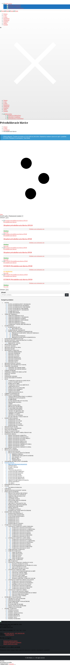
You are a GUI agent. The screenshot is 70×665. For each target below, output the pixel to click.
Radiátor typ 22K (14, 419)
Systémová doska (14, 509)
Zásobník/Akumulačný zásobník (16, 461)
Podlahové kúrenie (12, 491)
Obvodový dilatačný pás (17, 503)
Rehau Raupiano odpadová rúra (19, 447)
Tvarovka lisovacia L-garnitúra (23, 529)
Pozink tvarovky (11, 608)
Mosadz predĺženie (15, 351)
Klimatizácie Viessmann (16, 330)
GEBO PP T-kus (16, 556)
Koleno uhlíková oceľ (20, 564)
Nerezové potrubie (15, 607)
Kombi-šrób (12, 399)
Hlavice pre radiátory (16, 515)
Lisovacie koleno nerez (20, 591)
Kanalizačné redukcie (16, 477)
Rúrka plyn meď (13, 383)
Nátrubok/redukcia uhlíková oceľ (24, 565)
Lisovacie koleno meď (19, 574)
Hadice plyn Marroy (15, 389)
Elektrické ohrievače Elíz (14, 338)
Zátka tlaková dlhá (12, 431)
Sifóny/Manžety (13, 481)
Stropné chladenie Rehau (17, 369)
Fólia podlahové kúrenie (17, 500)
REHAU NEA (15, 458)
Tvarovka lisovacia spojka (21, 533)
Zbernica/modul (17, 454)
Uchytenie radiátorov (16, 516)
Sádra (10, 403)
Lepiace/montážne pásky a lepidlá (20, 396)
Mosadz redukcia (14, 357)
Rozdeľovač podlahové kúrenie (19, 510)
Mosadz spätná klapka (13, 347)
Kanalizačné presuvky (16, 478)
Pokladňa (11, 664)
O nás (5, 15)
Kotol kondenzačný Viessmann (19, 304)
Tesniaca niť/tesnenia (16, 412)
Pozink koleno (13, 610)
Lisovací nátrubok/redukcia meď (23, 571)
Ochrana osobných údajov (10, 641)
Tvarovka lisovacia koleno (22, 528)
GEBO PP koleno (17, 553)
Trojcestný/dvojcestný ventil (15, 490)
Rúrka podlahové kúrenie (17, 504)
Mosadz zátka (13, 360)
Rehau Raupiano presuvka (17, 441)
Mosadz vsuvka (13, 354)
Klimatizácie (9, 325)
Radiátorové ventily (15, 425)
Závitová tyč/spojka (15, 415)
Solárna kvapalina (15, 487)
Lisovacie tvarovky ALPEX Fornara (20, 526)
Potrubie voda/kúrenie (13, 597)
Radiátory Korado (11, 418)
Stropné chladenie (11, 366)
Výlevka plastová (14, 470)
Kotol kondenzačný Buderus (18, 305)
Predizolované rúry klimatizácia (24, 337)
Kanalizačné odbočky (16, 471)
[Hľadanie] (67, 295)
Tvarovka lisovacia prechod (22, 535)
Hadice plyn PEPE (14, 390)
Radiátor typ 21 (13, 519)
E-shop (5, 17)
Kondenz (15, 334)
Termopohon (16, 460)
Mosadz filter (10, 349)
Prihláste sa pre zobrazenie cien (36, 229)
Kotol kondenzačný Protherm (19, 307)
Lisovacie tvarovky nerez (17, 590)
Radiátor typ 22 (13, 520)
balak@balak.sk (9, 635)
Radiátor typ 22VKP (15, 421)
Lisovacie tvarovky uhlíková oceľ (20, 562)
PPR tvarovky (13, 561)
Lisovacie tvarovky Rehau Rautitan (21, 579)
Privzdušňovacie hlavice (9, 222)
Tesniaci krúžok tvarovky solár (23, 578)
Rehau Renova (13, 507)
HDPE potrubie (13, 603)
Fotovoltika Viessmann (13, 428)
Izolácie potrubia (11, 429)
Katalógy (5, 21)
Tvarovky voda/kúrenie (13, 525)
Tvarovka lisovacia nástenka (22, 530)
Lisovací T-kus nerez (19, 595)
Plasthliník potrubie (15, 604)
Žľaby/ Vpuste (13, 467)
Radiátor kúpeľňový (15, 513)
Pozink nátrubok (14, 618)
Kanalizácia (9, 463)
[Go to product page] (36, 220)
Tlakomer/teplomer (15, 408)
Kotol (7, 302)
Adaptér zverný (14, 499)
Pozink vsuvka (13, 611)
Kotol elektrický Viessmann (18, 310)
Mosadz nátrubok (14, 359)
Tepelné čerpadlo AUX (16, 315)
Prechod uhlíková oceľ (20, 568)
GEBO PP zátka (17, 555)
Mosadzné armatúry (12, 341)
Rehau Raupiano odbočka (17, 435)
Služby (5, 23)
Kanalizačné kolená (15, 473)
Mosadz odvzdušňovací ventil (15, 364)
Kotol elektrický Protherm (18, 308)
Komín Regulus (13, 311)
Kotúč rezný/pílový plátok (18, 401)
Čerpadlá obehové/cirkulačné (15, 372)
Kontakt (5, 24)
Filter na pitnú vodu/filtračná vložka (18, 340)
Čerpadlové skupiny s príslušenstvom (18, 432)
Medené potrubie (14, 600)
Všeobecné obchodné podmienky (12, 642)
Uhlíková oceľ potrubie (16, 598)
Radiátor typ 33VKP (15, 424)
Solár (7, 486)
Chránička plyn (13, 386)
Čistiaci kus (12, 465)
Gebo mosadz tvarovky (16, 549)
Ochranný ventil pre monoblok (19, 324)
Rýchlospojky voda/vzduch (18, 416)
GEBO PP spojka (17, 552)
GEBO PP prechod (17, 558)
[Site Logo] (9, 11)
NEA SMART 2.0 (16, 457)
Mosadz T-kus (13, 362)
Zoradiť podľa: (4, 216)
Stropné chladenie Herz (16, 367)
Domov (5, 14)
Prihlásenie (6, 20)
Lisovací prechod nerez (20, 594)
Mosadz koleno (13, 356)
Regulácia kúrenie (11, 450)
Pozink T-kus (12, 617)
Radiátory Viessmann (12, 512)
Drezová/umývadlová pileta (18, 480)
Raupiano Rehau (10, 434)
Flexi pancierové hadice (13, 377)
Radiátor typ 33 (13, 522)
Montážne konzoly (18, 336)
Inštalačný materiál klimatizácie (20, 331)
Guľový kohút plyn (15, 382)
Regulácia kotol (14, 451)
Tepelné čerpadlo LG (15, 321)
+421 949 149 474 (9, 633)
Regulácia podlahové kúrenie (19, 452)
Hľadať (3, 292)
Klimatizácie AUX (14, 327)
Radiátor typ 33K (14, 422)
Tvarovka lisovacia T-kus (21, 536)
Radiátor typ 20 (13, 517)
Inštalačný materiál (12, 395)
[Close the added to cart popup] (15, 664)
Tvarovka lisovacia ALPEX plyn (19, 380)
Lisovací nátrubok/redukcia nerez (24, 592)
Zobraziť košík (4, 664)
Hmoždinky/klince (14, 402)
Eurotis (7, 375)
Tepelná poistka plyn (15, 392)
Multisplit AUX (17, 328)
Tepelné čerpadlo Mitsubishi (18, 320)
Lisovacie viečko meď (19, 572)
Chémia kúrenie (10, 370)
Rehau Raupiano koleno (16, 439)
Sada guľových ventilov (17, 494)
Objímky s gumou (14, 414)
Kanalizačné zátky (15, 476)
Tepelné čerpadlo (11, 314)
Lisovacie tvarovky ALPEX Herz (19, 538)
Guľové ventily (10, 346)
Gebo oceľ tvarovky (15, 559)
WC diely (11, 483)
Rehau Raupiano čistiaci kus (18, 437)
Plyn (6, 379)
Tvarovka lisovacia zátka (21, 532)
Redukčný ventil (14, 343)
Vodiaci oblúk (13, 502)
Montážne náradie (11, 344)
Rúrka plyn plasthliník (16, 388)
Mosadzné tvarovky (12, 350)
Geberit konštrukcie (12, 393)
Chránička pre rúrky (15, 506)
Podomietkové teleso (12, 484)
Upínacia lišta (13, 497)
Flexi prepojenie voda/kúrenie (19, 601)
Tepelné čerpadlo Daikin (17, 318)
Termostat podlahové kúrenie (22, 455)
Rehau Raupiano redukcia (17, 442)
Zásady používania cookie (10, 644)
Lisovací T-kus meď (18, 575)
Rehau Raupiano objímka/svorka (19, 444)
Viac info (5, 232)
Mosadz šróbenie (14, 353)
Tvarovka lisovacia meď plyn (18, 385)
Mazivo (10, 468)
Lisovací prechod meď (19, 577)
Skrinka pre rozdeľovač (16, 496)
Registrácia (6, 18)
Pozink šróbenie (14, 614)
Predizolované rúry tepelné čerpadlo (25, 333)
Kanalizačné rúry (14, 474)
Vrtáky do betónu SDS (16, 411)
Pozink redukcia (14, 616)
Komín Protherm (14, 312)
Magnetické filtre (11, 426)
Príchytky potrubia (15, 406)
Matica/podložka (14, 405)
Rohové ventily (10, 373)
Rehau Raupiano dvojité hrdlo (19, 438)
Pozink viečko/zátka (15, 613)
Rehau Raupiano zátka (16, 445)
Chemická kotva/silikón (16, 398)
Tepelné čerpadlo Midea (16, 323)
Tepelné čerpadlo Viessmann (18, 317)
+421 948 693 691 (20, 633)
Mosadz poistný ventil (13, 363)
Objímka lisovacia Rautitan (21, 584)
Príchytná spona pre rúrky (18, 493)
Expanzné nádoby (11, 376)
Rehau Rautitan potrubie (17, 605)
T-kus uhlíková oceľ (19, 566)
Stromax (8, 489)
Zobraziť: (2, 217)
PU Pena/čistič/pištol (15, 409)
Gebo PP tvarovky (14, 551)
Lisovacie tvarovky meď (16, 569)
